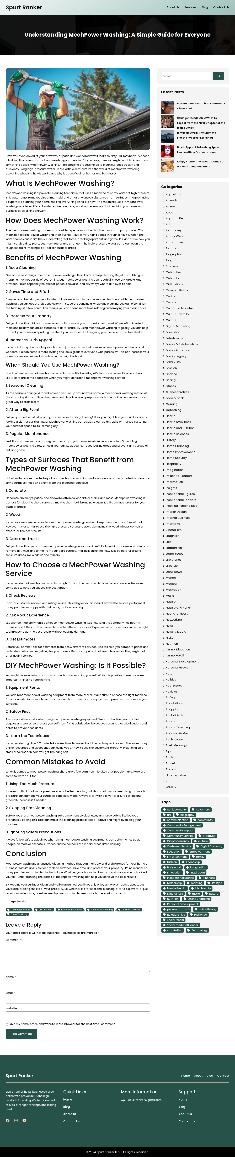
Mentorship (203, 888)
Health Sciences (177, 434)
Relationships (176, 915)
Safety (170, 697)
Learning (196, 883)
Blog (24, 901)
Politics (171, 679)
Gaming (172, 404)
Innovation (174, 873)
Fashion (171, 368)
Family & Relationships (182, 344)
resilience (200, 915)
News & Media (176, 631)
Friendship (193, 862)
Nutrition (172, 644)
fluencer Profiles (177, 392)
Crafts (170, 296)
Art (168, 224)
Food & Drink (175, 398)
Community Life (177, 290)
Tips (169, 751)
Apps (169, 212)
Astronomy (173, 230)
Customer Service (179, 846)
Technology (174, 739)
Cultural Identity (177, 314)
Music (170, 596)
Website (11, 1008)
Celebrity (172, 278)
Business (172, 266)
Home (185, 1076)
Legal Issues (174, 554)
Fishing (171, 380)
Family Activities (177, 350)
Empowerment (200, 852)
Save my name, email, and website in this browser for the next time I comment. (62, 1024)
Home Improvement (180, 452)
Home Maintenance (71, 909)
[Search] (218, 76)
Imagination (175, 470)
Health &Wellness (178, 422)
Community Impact (180, 830)
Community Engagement (184, 825)
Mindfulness (175, 894)
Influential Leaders (179, 476)
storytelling (174, 930)
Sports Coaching (178, 727)
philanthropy (207, 909)
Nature (171, 601)
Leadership (174, 548)
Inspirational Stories (180, 878)
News (170, 625)
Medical (171, 584)
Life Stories (173, 560)
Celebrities (173, 272)
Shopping (172, 709)
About (198, 1076)
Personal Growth (178, 667)
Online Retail (175, 655)
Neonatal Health (177, 613)
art (169, 815)
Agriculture (173, 194)
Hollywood (174, 867)
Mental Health (176, 888)
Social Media (175, 715)
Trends (171, 769)
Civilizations (174, 284)
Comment (14, 940)
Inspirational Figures (180, 494)
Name (11, 977)
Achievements (177, 810)
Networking (174, 619)
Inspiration (197, 873)
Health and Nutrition (180, 428)
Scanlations (174, 703)
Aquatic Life (174, 218)
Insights (171, 488)
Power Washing (19, 914)
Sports (170, 721)
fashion (172, 862)
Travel (170, 763)
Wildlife (171, 787)
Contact (223, 1076)
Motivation (173, 590)
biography (187, 815)
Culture (171, 320)
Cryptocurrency (178, 841)
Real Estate (174, 685)
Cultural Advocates (180, 308)
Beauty (171, 248)
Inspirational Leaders (181, 500)
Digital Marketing (178, 326)
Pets (169, 673)
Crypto (171, 302)
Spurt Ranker (24, 7)
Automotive (174, 242)
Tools (170, 757)
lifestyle (217, 883)
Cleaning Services (20, 909)
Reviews (172, 691)
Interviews (173, 524)
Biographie (173, 254)
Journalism (174, 530)
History (171, 440)
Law (169, 542)
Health (170, 416)
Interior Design (176, 512)
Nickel (170, 638)
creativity (209, 836)
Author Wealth (176, 236)
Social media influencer (182, 925)
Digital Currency (211, 846)
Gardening (173, 410)
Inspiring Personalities (181, 506)
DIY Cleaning (45, 909)
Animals (171, 200)
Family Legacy (176, 356)
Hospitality (173, 464)
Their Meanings (177, 745)
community (205, 820)
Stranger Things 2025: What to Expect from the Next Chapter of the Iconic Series (201, 123)
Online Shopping (199, 899)
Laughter (172, 536)
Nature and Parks (178, 607)
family (200, 857)
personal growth (178, 909)
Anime (170, 206)
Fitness (171, 386)
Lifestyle (172, 566)
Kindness (209, 878)
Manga (171, 578)
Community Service (180, 836)
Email (10, 993)
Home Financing (177, 446)
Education (173, 332)
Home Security (176, 458)
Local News (174, 572)
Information (174, 482)
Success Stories (177, 733)
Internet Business (178, 518)
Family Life (173, 362)
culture (203, 841)
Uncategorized (176, 775)
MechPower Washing (102, 909)
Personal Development (182, 661)
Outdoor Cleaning (131, 909)
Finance (171, 374)
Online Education (178, 649)
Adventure (203, 810)
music (196, 894)
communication (177, 820)
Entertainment (176, 338)
